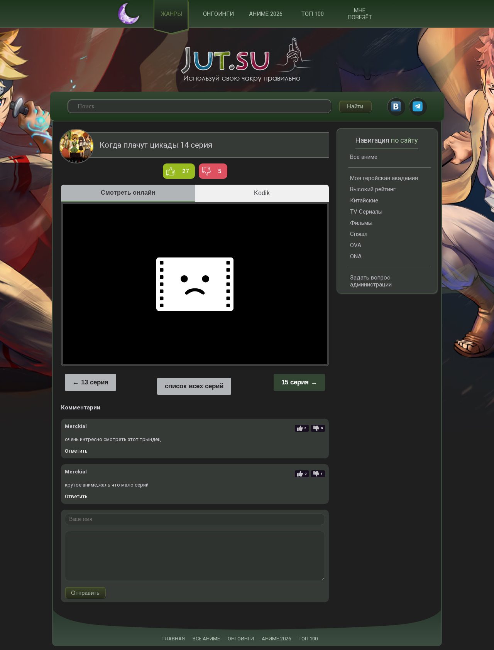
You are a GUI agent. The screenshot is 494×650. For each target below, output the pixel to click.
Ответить (76, 451)
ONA (356, 256)
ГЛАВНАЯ (173, 639)
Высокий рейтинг (373, 189)
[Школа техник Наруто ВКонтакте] (396, 106)
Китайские (364, 200)
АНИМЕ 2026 (276, 639)
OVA (355, 245)
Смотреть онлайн (128, 192)
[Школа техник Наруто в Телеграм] (417, 106)
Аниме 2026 (266, 13)
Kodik (262, 193)
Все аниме (363, 156)
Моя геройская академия (384, 178)
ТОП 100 (312, 13)
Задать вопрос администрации (371, 281)
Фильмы (361, 222)
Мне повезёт (359, 14)
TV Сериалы (366, 211)
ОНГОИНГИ (241, 639)
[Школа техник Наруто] (247, 59)
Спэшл (358, 234)
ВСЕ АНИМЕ (206, 639)
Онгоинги (218, 13)
